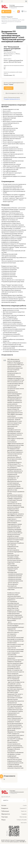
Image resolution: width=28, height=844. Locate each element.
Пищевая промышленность (12, 99)
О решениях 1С (23, 808)
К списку (22, 27)
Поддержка (24, 814)
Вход (25, 11)
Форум (3, 820)
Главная (3, 17)
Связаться (8, 88)
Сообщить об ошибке (22, 819)
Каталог (3, 805)
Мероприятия (5, 814)
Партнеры (4, 817)
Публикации (5, 811)
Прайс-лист (24, 811)
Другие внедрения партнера (14, 93)
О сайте (25, 805)
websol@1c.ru (22, 841)
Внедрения (9, 17)
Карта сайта (24, 822)
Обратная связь (23, 817)
